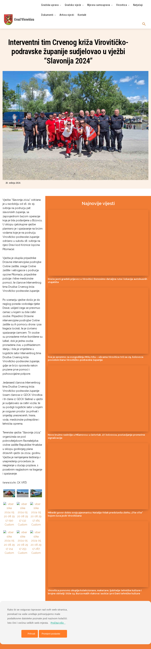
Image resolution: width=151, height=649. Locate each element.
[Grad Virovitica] (19, 19)
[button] (144, 24)
